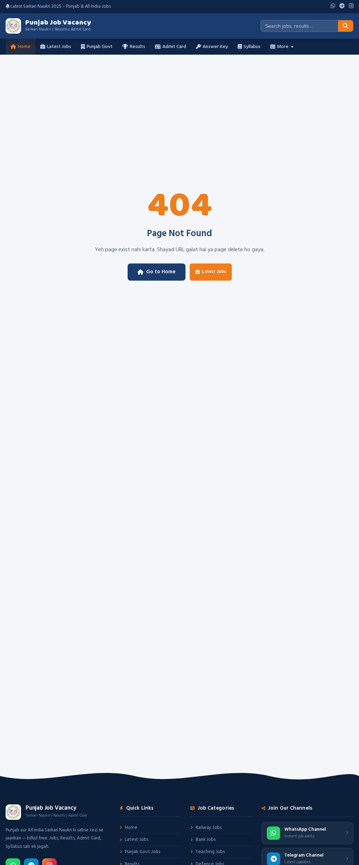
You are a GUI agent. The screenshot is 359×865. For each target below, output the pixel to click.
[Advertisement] (179, 107)
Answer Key (215, 47)
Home (24, 47)
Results (137, 47)
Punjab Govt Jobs (142, 852)
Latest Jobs (59, 47)
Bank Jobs (206, 839)
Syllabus (252, 47)
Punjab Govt (100, 47)
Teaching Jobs (210, 852)
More (283, 47)
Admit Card (174, 47)
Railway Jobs (209, 827)
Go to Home (161, 272)
